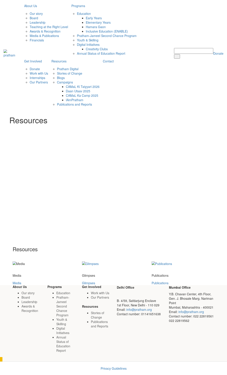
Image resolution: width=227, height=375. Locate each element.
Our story (36, 13)
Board (34, 18)
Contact (108, 61)
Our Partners (39, 82)
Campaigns (65, 82)
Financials (37, 40)
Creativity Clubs (97, 49)
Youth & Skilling (87, 40)
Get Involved (33, 61)
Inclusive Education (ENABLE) (107, 31)
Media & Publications (44, 35)
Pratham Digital (67, 69)
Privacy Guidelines (114, 368)
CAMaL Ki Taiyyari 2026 (83, 86)
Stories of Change (69, 73)
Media (17, 283)
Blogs (61, 77)
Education (84, 13)
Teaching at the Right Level (49, 27)
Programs (78, 6)
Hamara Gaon (96, 27)
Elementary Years (98, 22)
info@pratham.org (139, 309)
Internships (37, 77)
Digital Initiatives (88, 44)
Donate (35, 69)
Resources (59, 61)
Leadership (37, 22)
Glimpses (88, 283)
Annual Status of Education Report (101, 53)
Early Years (94, 18)
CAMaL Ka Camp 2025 (82, 95)
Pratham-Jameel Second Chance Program (107, 35)
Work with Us (39, 73)
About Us (30, 6)
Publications (160, 283)
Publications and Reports (74, 104)
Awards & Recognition (45, 31)
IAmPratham (74, 100)
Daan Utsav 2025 (78, 91)
